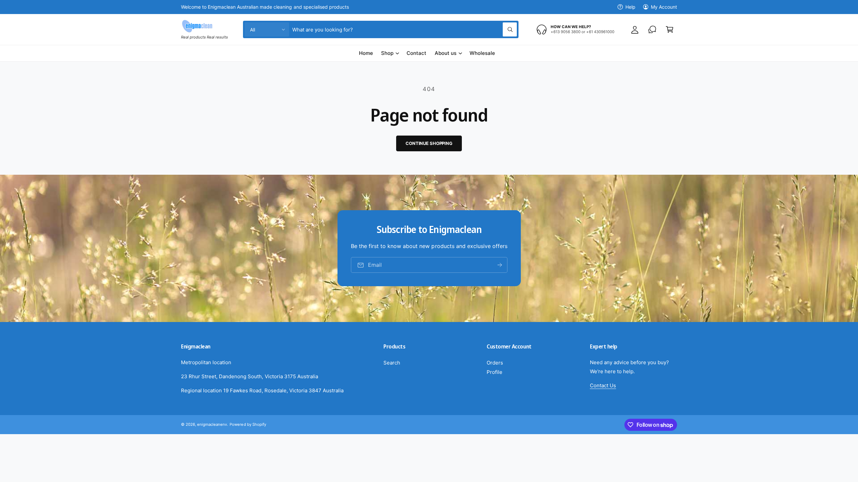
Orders (495, 362)
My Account (664, 7)
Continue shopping (429, 143)
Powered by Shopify (248, 424)
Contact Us (603, 385)
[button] (669, 29)
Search (391, 362)
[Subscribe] (499, 265)
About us (445, 53)
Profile (494, 372)
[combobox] (404, 29)
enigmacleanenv (212, 424)
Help (630, 7)
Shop (387, 53)
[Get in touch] (652, 29)
